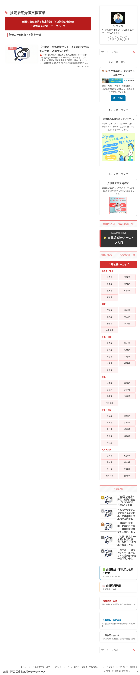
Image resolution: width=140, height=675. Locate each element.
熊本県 (127, 462)
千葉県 (109, 323)
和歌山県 (109, 403)
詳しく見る (118, 98)
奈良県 (127, 396)
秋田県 (109, 291)
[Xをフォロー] (115, 38)
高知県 (109, 443)
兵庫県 (109, 396)
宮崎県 (127, 469)
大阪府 (127, 390)
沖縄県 (127, 476)
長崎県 (109, 462)
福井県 (127, 350)
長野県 (127, 356)
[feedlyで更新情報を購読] (120, 38)
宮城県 (127, 284)
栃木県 (127, 310)
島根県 (127, 416)
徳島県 (127, 429)
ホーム (23, 667)
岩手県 (109, 284)
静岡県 (127, 363)
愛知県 (109, 370)
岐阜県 (109, 363)
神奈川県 (109, 330)
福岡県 (109, 455)
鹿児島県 (109, 476)
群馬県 (109, 317)
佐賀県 (127, 455)
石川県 (109, 350)
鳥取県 (109, 416)
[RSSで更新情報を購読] (126, 38)
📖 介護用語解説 (111, 587)
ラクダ (119, 25)
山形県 (127, 291)
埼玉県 (127, 317)
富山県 (127, 343)
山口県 (109, 429)
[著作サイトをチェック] (110, 38)
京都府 (109, 390)
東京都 (127, 323)
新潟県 (109, 343)
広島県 (127, 422)
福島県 (109, 297)
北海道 (109, 277)
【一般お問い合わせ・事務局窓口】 (85, 667)
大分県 (109, 469)
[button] (134, 52)
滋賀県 (127, 383)
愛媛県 (127, 436)
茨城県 (109, 310)
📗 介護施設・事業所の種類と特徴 (117, 572)
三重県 (109, 383)
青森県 (127, 277)
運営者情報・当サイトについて (48, 667)
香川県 (109, 436)
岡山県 (109, 422)
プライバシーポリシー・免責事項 (123, 667)
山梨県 (109, 356)
